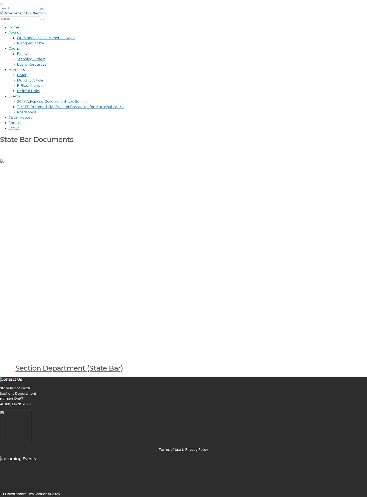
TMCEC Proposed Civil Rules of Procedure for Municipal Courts (70, 107)
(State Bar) (105, 368)
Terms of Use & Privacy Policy (183, 449)
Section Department (51, 368)
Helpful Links (28, 91)
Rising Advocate (30, 43)
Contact (15, 123)
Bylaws (23, 54)
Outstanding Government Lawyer (46, 38)
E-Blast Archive (30, 86)
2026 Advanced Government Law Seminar (53, 102)
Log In (13, 128)
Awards (14, 33)
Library (22, 75)
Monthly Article (30, 80)
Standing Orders (31, 59)
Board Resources (31, 64)
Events (14, 96)
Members (16, 70)
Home (13, 27)
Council (14, 48)
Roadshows (26, 112)
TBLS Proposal (20, 117)
